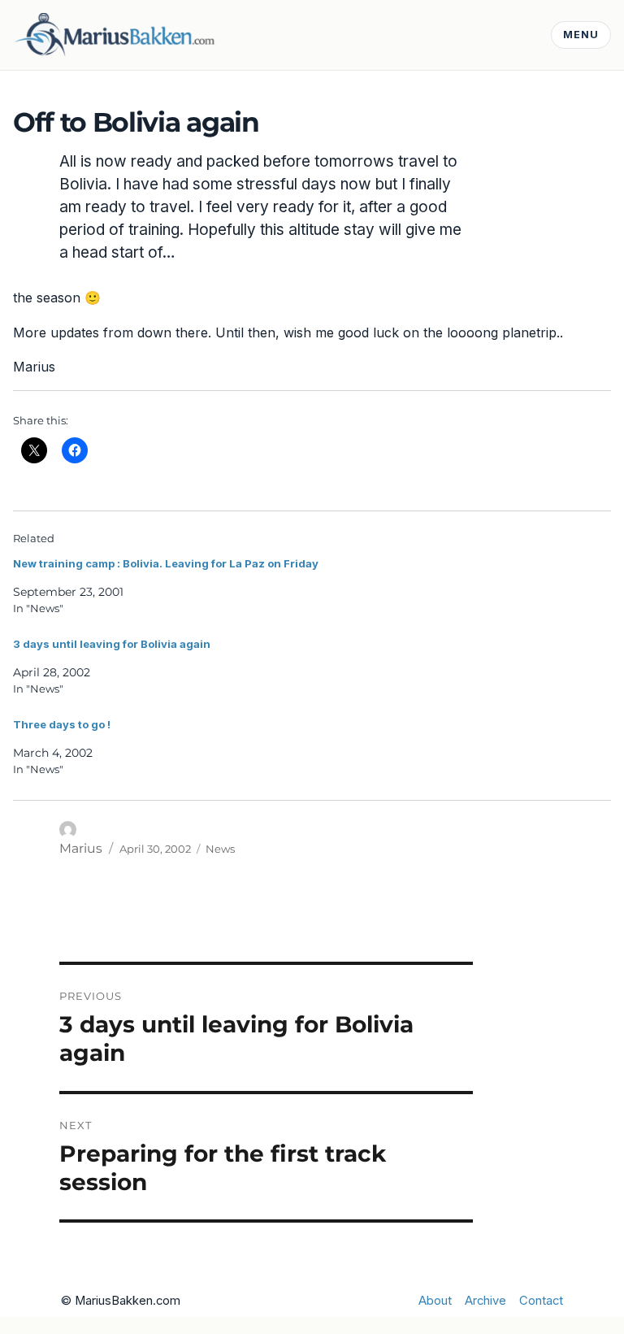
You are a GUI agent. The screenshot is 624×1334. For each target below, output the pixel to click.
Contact (541, 1300)
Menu (581, 34)
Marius (80, 848)
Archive (485, 1300)
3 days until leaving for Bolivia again (111, 643)
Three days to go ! (61, 724)
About (435, 1300)
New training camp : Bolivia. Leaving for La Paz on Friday (165, 563)
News (220, 848)
